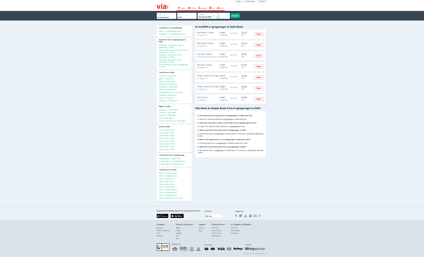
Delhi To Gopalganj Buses (168, 195)
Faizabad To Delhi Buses (168, 95)
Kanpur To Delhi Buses (167, 81)
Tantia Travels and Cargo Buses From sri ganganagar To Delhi (173, 51)
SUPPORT (262, 1)
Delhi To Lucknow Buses (168, 173)
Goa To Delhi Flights (166, 118)
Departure (202, 14)
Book (259, 34)
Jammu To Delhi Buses (167, 90)
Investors (160, 236)
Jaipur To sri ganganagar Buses (170, 31)
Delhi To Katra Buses (166, 181)
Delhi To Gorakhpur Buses (168, 176)
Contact (201, 228)
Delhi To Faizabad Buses (168, 192)
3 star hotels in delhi (166, 135)
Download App (250, 1)
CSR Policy (215, 228)
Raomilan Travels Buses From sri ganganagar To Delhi (171, 56)
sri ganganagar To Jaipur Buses (170, 158)
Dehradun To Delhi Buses (168, 101)
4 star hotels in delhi (166, 138)
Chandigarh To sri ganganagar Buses (172, 34)
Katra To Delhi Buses (166, 98)
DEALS (239, 1)
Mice (177, 238)
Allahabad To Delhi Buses (168, 87)
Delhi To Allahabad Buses (168, 190)
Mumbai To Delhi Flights (167, 113)
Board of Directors (163, 230)
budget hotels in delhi (167, 144)
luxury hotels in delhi (167, 149)
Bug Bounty (216, 236)
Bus (177, 236)
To (179, 15)
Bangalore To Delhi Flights (168, 110)
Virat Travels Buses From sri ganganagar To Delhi (173, 66)
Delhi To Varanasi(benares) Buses (171, 198)
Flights (178, 228)
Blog (200, 230)
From (159, 15)
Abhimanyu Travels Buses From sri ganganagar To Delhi (171, 46)
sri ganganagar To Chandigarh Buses (172, 161)
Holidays (179, 233)
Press (159, 233)
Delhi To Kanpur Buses (167, 179)
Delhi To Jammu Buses (167, 187)
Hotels (178, 230)
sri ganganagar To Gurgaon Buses (171, 164)
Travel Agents (235, 230)
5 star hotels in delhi (166, 141)
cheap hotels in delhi (166, 146)
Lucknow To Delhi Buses (168, 76)
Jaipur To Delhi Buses (166, 79)
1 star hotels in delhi (166, 130)
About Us (160, 228)
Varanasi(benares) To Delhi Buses (171, 92)
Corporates (235, 233)
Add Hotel (234, 228)
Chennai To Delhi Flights (167, 115)
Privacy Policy (216, 230)
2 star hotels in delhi (166, 133)
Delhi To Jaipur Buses (166, 184)
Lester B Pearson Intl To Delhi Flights (172, 121)
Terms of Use (216, 233)
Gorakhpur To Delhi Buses (168, 84)
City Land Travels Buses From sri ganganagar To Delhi (170, 61)
